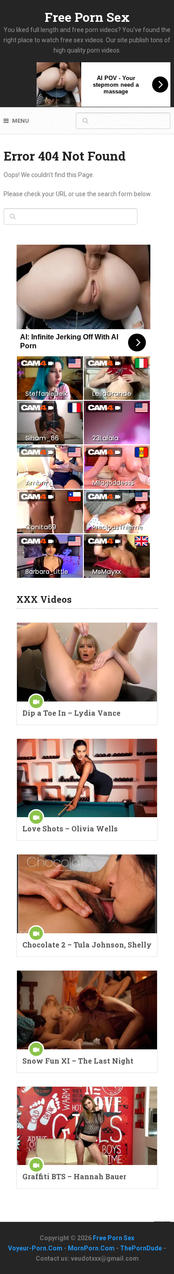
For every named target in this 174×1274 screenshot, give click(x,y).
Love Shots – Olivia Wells (70, 828)
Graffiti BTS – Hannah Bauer (74, 1176)
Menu (20, 120)
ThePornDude (141, 1248)
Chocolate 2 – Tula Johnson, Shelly (87, 944)
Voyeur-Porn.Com (35, 1248)
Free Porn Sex (87, 17)
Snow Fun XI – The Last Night (77, 1060)
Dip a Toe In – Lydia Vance (71, 713)
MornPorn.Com (91, 1248)
